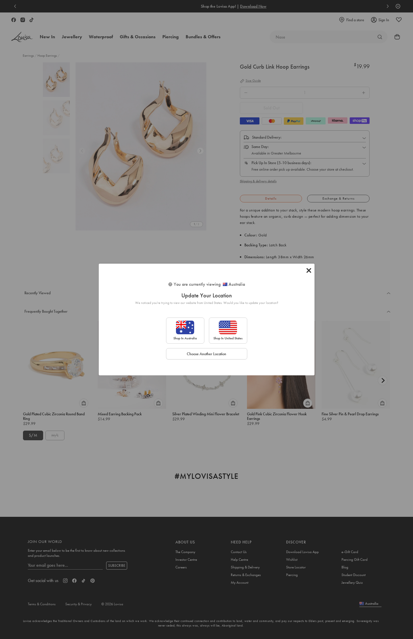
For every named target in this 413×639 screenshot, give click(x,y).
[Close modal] (309, 270)
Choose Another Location (206, 353)
